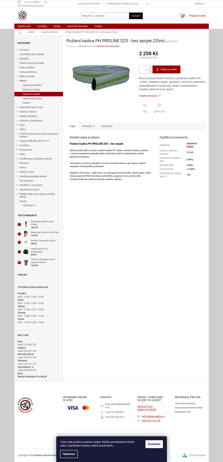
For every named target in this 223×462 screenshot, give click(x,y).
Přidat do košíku (168, 69)
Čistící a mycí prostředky (31, 63)
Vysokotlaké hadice (32, 98)
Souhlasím (154, 444)
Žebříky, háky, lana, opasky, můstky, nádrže (37, 195)
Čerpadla (24, 58)
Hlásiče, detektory (28, 116)
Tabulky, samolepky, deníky (33, 176)
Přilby (22, 154)
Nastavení (69, 454)
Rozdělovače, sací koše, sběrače (35, 158)
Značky (23, 201)
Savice (22, 167)
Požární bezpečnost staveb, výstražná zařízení (38, 135)
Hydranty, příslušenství (31, 120)
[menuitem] (24, 26)
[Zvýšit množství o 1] (151, 67)
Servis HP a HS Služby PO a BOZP (146, 408)
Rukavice (24, 163)
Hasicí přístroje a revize (31, 107)
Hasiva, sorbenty (27, 111)
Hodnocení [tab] (106, 126)
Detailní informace (148, 96)
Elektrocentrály (27, 76)
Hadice (22, 80)
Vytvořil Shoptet (197, 455)
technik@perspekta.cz (153, 416)
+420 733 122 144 (151, 420)
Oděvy (22, 129)
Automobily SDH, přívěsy (31, 54)
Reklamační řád (183, 412)
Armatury (24, 49)
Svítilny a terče (26, 172)
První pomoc (25, 149)
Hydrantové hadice (32, 85)
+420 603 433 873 (114, 417)
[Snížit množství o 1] (151, 71)
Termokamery (26, 180)
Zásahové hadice (31, 94)
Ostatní (26, 102)
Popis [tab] (72, 126)
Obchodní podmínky (89, 3)
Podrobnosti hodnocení (107, 46)
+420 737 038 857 (114, 412)
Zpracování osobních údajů (122, 3)
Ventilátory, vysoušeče (30, 185)
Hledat (136, 16)
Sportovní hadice (31, 89)
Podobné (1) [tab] (88, 126)
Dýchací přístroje (27, 72)
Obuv (22, 125)
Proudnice (24, 145)
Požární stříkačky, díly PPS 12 (34, 141)
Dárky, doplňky (26, 67)
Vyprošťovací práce (29, 189)
